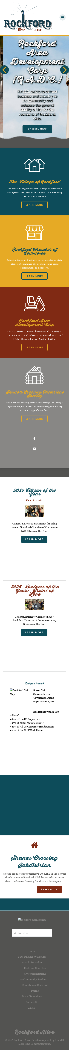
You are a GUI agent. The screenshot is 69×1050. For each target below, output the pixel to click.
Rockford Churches (35, 968)
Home (31, 951)
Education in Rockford (35, 985)
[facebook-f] (34, 438)
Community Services (35, 979)
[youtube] (34, 448)
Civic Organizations (35, 973)
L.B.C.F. (32, 1007)
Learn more (49, 889)
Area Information (32, 962)
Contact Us (32, 1002)
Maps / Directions (32, 996)
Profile (35, 990)
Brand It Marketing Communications (41, 1042)
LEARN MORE (36, 129)
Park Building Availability (32, 956)
